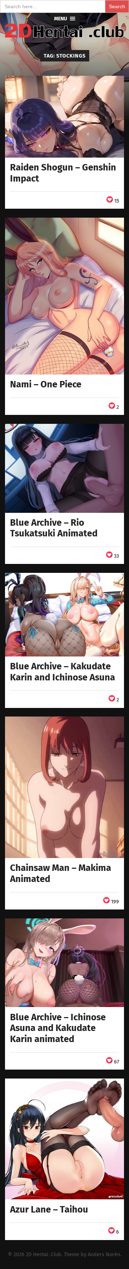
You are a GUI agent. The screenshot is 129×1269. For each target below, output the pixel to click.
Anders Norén (104, 1254)
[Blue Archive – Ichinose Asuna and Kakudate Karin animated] (64, 962)
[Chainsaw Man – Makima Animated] (64, 787)
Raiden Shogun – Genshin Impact (63, 173)
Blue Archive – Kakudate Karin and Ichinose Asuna (62, 672)
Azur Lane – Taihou (49, 1209)
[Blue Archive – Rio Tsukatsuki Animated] (64, 468)
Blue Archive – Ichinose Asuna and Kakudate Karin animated (58, 1028)
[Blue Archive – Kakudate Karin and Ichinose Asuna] (64, 614)
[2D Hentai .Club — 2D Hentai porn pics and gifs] (64, 31)
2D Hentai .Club (43, 1254)
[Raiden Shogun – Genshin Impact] (64, 117)
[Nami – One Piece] (64, 296)
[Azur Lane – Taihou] (64, 1139)
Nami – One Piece (45, 384)
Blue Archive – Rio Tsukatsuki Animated (53, 528)
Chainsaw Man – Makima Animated (60, 873)
